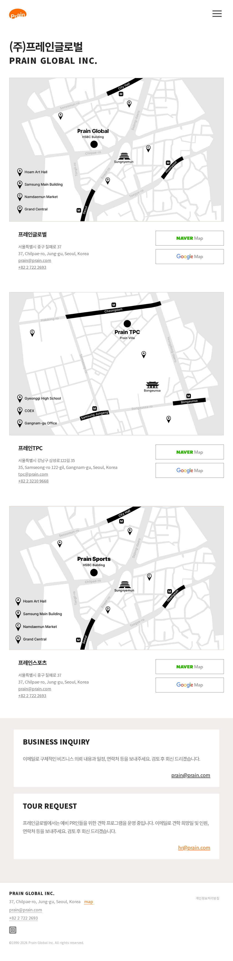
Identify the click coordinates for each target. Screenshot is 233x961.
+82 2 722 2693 (32, 267)
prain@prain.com (34, 260)
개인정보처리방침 (207, 898)
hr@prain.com (194, 847)
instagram (12, 930)
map (88, 901)
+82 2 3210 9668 (33, 481)
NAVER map (190, 238)
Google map (190, 256)
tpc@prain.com (33, 474)
